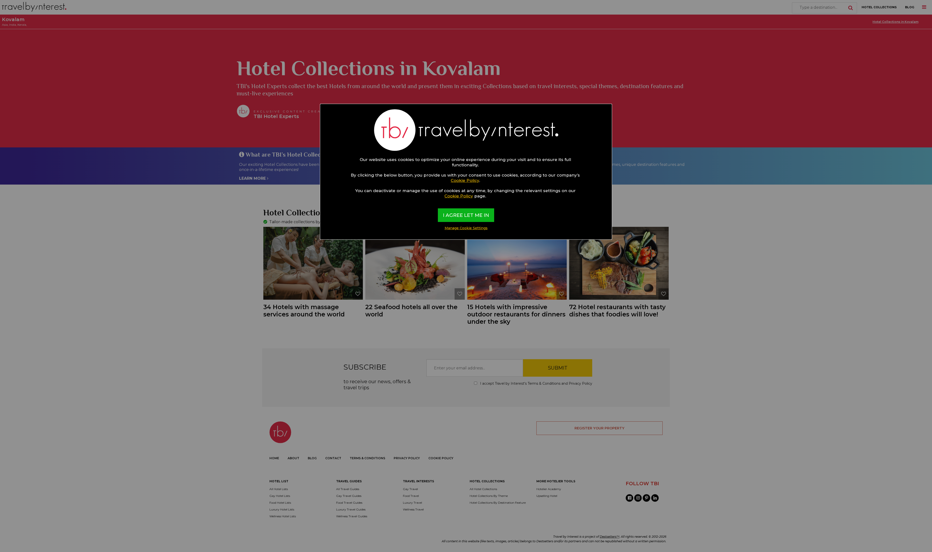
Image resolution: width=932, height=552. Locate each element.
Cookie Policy (465, 180)
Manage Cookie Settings (466, 228)
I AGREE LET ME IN (466, 215)
